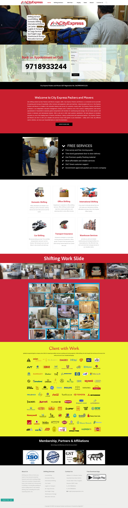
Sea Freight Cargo (49, 491)
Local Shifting (48, 475)
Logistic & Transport (50, 486)
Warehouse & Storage (50, 494)
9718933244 (46, 66)
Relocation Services (50, 496)
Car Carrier (48, 483)
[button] (2, 25)
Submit (75, 75)
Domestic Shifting (49, 478)
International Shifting (50, 480)
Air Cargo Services (49, 488)
